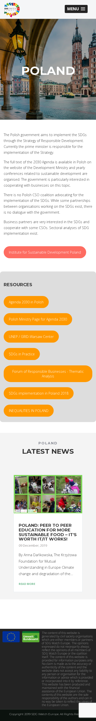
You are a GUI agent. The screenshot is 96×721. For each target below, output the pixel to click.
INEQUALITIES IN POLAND (28, 410)
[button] (76, 9)
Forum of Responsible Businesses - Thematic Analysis (48, 373)
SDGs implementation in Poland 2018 (38, 393)
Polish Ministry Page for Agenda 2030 (38, 319)
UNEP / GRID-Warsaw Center (31, 336)
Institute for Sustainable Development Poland (45, 252)
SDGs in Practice (22, 354)
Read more (27, 584)
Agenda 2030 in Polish (26, 302)
